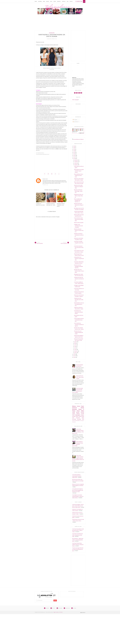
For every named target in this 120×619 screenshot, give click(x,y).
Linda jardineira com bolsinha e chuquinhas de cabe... (79, 258)
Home (36, 1)
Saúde (54, 1)
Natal (83, 416)
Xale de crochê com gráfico (78, 222)
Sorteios (64, 1)
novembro (76, 161)
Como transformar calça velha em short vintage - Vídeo (78, 219)
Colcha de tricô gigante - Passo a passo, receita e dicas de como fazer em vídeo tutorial (78, 506)
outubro (75, 163)
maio (75, 346)
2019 (74, 149)
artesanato (78, 417)
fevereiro (75, 351)
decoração (79, 419)
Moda (44, 1)
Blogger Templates (56, 612)
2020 (74, 147)
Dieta (51, 1)
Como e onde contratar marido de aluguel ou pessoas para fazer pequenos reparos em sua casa (78, 458)
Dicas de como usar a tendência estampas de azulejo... (78, 332)
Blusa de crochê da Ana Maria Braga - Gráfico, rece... (78, 191)
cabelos (78, 413)
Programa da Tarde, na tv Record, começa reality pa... (78, 196)
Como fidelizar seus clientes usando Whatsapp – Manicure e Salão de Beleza (77, 496)
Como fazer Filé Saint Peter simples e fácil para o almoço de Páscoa (77, 544)
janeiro (75, 352)
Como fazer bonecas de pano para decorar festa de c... (78, 247)
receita (77, 412)
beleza (74, 406)
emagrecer (82, 420)
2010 (74, 357)
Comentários (75, 121)
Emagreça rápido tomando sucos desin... (61, 205)
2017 (74, 152)
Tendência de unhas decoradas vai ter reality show (78, 300)
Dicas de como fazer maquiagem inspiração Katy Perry (78, 266)
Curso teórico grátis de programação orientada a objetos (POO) (76, 476)
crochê (82, 413)
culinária (80, 416)
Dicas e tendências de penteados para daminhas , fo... (78, 200)
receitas (74, 409)
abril (75, 348)
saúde (73, 412)
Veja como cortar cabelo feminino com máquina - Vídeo (78, 186)
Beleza (47, 1)
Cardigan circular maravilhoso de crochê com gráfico (78, 226)
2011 (74, 355)
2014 (74, 157)
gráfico (77, 416)
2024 (74, 146)
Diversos (59, 1)
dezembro (76, 160)
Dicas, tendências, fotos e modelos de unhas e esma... (78, 175)
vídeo (82, 411)
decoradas (74, 419)
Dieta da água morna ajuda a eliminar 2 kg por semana (79, 171)
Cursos (71, 1)
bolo (80, 420)
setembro (76, 164)
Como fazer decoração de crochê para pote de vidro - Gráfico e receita (78, 530)
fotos (73, 415)
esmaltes (73, 416)
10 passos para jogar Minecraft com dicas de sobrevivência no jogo (77, 549)
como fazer (80, 406)
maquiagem (77, 415)
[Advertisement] (60, 23)
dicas (78, 411)
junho (75, 344)
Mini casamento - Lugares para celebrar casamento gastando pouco (77, 540)
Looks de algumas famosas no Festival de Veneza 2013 (79, 320)
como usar (74, 420)
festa (83, 419)
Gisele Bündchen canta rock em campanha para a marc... (79, 304)
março (75, 349)
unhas (73, 413)
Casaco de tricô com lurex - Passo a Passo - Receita (80, 377)
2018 (74, 150)
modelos (82, 415)
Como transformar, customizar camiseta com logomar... (79, 324)
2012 (74, 354)
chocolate (77, 420)
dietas (83, 417)
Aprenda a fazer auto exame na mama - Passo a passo (79, 271)
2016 (74, 153)
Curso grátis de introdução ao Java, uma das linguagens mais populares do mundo (77, 490)
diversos (74, 408)
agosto (75, 341)
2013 (74, 158)
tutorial (82, 412)
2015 (74, 155)
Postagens (75, 119)
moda (82, 408)
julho (75, 343)
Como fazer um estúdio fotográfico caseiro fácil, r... (78, 243)
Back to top (82, 612)
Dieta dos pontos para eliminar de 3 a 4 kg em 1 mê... (78, 205)
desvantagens (52, 32)
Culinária (40, 1)
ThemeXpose (61, 612)
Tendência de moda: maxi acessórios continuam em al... (79, 279)
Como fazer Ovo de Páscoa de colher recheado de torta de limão (77, 535)
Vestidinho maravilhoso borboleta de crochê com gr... (79, 235)
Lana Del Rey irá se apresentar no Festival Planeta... (78, 312)
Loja (67, 1)
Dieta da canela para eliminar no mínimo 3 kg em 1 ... (78, 230)
